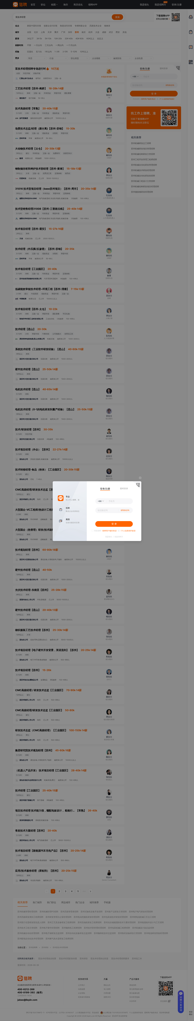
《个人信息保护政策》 (128, 531)
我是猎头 (108, 537)
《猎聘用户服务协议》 (109, 531)
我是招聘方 (118, 537)
